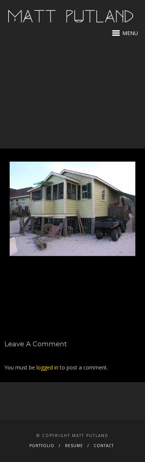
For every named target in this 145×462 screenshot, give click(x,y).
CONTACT (104, 445)
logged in (47, 367)
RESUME (74, 445)
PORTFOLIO (41, 445)
